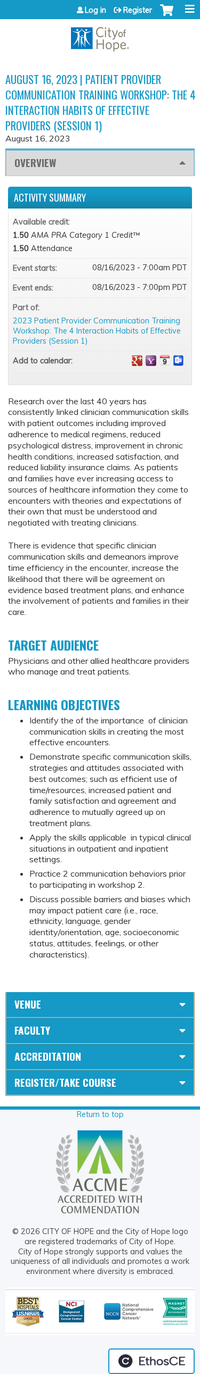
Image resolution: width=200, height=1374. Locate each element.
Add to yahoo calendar (151, 360)
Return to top (100, 1114)
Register (137, 10)
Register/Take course (65, 1082)
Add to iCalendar (164, 360)
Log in (95, 10)
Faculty (32, 1030)
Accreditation (47, 1056)
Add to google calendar (137, 360)
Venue (27, 1004)
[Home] (100, 35)
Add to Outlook (178, 360)
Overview (35, 162)
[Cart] (166, 15)
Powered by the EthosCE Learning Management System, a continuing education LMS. (151, 1361)
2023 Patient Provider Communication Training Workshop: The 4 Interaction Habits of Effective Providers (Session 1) (97, 330)
